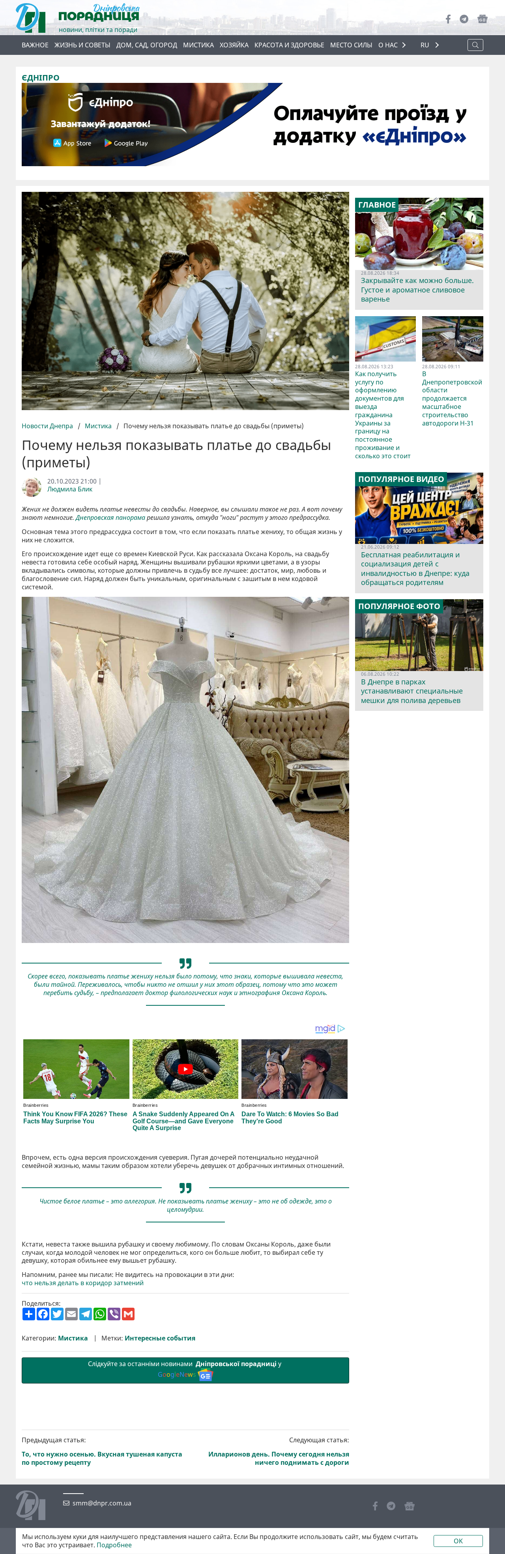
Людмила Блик (69, 489)
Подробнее (114, 1545)
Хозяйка (234, 45)
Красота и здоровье (289, 45)
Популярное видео (401, 479)
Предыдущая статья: (102, 1451)
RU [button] (426, 45)
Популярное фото (399, 606)
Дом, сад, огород (146, 45)
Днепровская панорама (110, 518)
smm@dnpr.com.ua (102, 1503)
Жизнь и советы (82, 45)
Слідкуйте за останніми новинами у (185, 1369)
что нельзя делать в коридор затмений (83, 1283)
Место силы (351, 45)
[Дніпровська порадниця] (36, 1506)
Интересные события (160, 1338)
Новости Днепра (48, 426)
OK (458, 1541)
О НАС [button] (388, 45)
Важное (35, 45)
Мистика (198, 45)
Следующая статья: (278, 1451)
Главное (377, 205)
